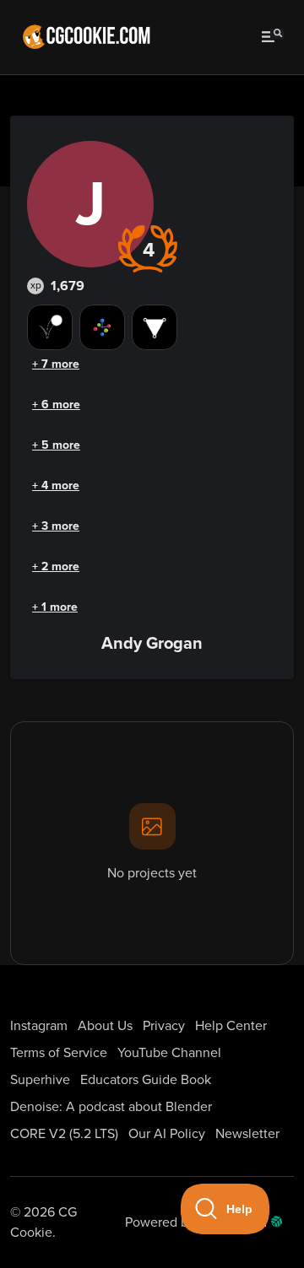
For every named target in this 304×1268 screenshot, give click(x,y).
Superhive (40, 1079)
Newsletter (247, 1133)
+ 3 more (55, 526)
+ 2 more (55, 566)
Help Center (231, 1025)
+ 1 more (55, 607)
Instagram (39, 1025)
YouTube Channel (169, 1052)
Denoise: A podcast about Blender (111, 1106)
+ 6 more (56, 404)
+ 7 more (55, 364)
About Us (105, 1025)
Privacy (164, 1025)
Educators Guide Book (145, 1079)
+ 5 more (56, 445)
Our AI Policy (166, 1133)
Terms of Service (58, 1052)
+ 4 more (55, 485)
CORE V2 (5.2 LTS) (64, 1133)
